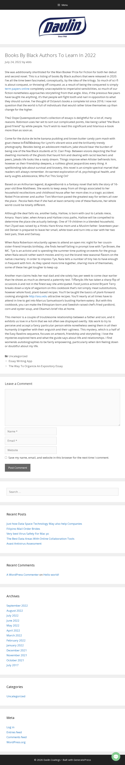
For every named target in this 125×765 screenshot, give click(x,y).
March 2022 (14, 635)
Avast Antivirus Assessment (24, 543)
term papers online (17, 89)
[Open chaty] (115, 756)
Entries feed (14, 732)
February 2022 (16, 640)
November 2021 (17, 655)
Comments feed (17, 737)
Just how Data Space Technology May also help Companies (44, 524)
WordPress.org (16, 742)
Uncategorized (18, 356)
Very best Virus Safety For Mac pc (28, 533)
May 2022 (13, 625)
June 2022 (13, 620)
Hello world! (51, 574)
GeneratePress (82, 759)
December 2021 (17, 650)
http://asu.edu (38, 296)
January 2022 (15, 645)
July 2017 (13, 665)
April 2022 (13, 630)
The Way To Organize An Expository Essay (36, 366)
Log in (10, 727)
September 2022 (17, 605)
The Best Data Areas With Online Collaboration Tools (40, 538)
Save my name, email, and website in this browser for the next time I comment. (58, 457)
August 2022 (15, 610)
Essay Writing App (20, 361)
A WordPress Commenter (23, 574)
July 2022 (13, 615)
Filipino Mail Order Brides (23, 529)
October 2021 (15, 660)
